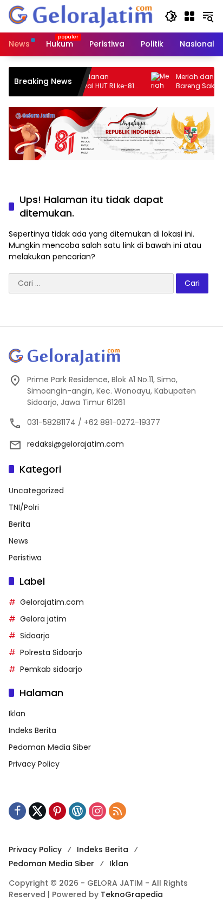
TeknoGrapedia (132, 894)
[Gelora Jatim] (81, 15)
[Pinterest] (57, 811)
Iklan (17, 713)
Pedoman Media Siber (50, 747)
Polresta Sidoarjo (51, 652)
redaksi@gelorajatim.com (75, 444)
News (18, 540)
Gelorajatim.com (52, 602)
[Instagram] (97, 811)
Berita (19, 524)
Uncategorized (36, 490)
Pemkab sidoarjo (51, 669)
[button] (171, 16)
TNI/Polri (24, 507)
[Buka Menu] (189, 16)
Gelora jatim (43, 618)
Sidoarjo (35, 635)
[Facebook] (17, 811)
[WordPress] (77, 811)
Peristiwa (25, 557)
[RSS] (117, 811)
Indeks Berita (32, 730)
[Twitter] (37, 811)
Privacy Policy (34, 763)
